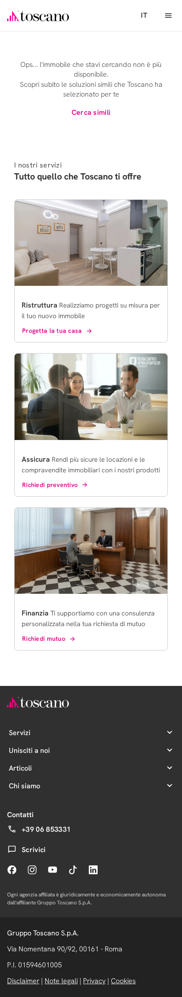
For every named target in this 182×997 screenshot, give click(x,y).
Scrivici (34, 849)
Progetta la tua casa (52, 331)
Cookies (123, 980)
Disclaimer (23, 980)
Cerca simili (91, 112)
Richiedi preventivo (50, 485)
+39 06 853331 (46, 829)
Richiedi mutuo (43, 639)
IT (144, 15)
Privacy (94, 980)
